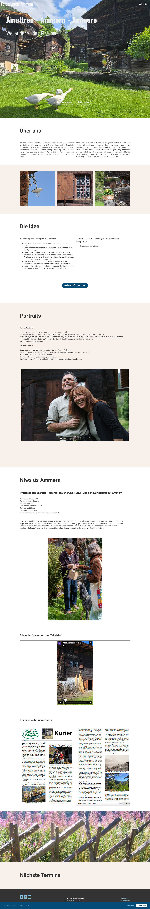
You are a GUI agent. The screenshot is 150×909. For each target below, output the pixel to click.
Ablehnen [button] (130, 906)
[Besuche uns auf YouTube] (29, 897)
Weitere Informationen (75, 285)
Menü (144, 4)
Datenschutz (125, 901)
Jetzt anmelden (64, 102)
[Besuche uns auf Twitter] (25, 897)
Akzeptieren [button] (141, 906)
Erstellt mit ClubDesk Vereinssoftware (75, 901)
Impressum (125, 898)
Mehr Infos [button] (31, 906)
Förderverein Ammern (17, 4)
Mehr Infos (83, 102)
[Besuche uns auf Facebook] (21, 897)
